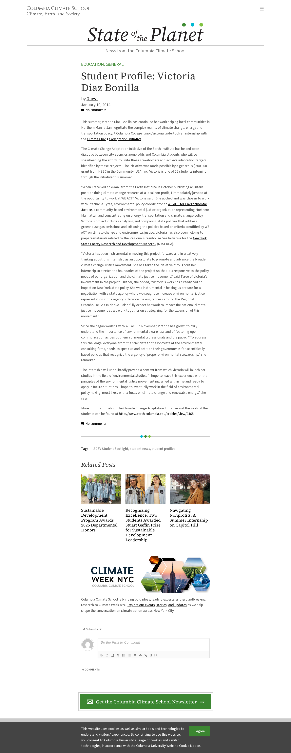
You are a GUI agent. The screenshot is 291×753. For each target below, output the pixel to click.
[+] (156, 654)
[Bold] (101, 655)
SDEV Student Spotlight (110, 448)
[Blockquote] (135, 655)
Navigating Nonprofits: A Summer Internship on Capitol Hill (189, 518)
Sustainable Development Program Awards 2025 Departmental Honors (99, 520)
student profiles (163, 448)
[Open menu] (262, 8)
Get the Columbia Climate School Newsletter (146, 701)
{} (151, 654)
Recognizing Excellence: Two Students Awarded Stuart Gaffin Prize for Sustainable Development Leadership (143, 525)
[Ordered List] (123, 655)
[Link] (146, 655)
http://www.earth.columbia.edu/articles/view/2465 (156, 413)
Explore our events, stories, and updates (157, 605)
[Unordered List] (129, 655)
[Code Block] (140, 655)
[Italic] (107, 655)
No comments (96, 109)
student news (140, 448)
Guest (92, 99)
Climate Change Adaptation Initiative (114, 139)
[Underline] (112, 655)
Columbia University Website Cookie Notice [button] (168, 745)
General (115, 64)
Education (92, 64)
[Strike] (118, 655)
